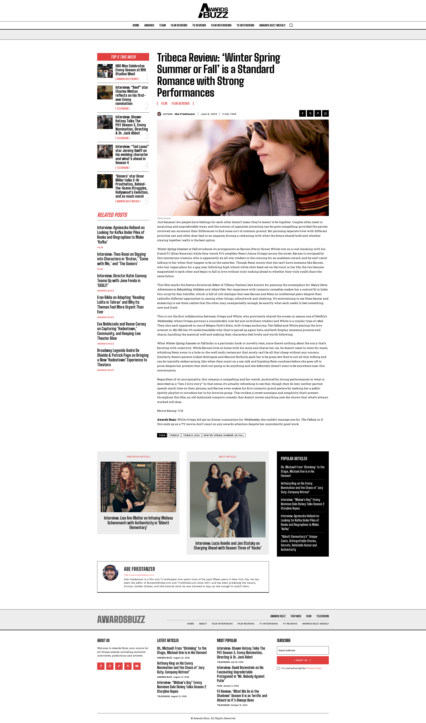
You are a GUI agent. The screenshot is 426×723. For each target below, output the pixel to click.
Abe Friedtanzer (185, 114)
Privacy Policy (313, 668)
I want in (301, 660)
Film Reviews (181, 103)
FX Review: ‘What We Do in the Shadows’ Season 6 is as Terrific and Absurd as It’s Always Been (242, 695)
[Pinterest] (318, 113)
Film (100, 247)
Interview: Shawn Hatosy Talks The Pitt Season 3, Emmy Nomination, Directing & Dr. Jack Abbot (131, 125)
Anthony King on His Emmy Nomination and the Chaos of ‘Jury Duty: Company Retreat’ (302, 487)
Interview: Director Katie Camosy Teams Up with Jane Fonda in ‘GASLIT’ (122, 280)
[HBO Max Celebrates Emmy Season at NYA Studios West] (105, 71)
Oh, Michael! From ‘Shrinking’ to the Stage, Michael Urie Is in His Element (302, 471)
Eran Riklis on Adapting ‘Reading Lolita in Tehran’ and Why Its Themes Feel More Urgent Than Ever (121, 304)
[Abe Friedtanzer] (160, 114)
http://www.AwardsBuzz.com (139, 575)
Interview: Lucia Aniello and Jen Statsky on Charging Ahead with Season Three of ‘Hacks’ (228, 545)
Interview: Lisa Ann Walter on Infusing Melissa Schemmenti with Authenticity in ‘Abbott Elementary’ (138, 523)
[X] (310, 113)
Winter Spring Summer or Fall (224, 435)
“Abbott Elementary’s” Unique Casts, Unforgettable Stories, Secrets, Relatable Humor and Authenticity (299, 542)
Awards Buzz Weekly (128, 201)
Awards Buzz (105, 290)
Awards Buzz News (127, 79)
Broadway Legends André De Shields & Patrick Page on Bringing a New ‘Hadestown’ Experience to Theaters (123, 357)
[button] (291, 25)
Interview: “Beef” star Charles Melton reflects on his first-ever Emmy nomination (131, 95)
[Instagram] (109, 666)
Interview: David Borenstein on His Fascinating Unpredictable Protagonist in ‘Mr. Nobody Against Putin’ (241, 674)
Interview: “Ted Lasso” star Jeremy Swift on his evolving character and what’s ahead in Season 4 (132, 154)
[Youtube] (137, 666)
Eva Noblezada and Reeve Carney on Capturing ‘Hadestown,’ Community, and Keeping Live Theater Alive (121, 331)
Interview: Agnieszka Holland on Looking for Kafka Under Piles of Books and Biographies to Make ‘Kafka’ (121, 234)
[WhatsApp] (325, 113)
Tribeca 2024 (191, 435)
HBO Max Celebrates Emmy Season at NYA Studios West (130, 70)
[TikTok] (118, 666)
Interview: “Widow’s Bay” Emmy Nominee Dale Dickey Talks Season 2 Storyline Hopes (302, 504)
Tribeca (174, 435)
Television (122, 108)
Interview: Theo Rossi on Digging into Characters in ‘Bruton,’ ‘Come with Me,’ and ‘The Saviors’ (122, 259)
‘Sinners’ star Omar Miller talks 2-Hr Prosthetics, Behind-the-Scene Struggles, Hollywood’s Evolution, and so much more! (132, 186)
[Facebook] (302, 113)
